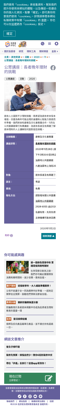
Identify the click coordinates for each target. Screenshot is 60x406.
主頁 (6, 57)
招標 (52, 401)
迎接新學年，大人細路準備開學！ (34, 285)
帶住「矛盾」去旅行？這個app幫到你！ (26, 363)
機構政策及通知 (38, 401)
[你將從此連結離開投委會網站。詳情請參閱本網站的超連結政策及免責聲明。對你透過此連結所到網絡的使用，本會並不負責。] (24, 396)
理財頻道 (43, 51)
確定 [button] (9, 34)
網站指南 (23, 401)
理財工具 (31, 51)
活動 (27, 57)
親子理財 (11, 285)
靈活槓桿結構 (20, 319)
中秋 (9, 272)
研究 (21, 51)
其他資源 (15, 57)
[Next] (57, 51)
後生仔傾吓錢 (13, 347)
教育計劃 (11, 302)
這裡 (14, 24)
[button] (42, 43)
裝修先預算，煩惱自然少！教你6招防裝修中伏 (29, 355)
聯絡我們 (10, 401)
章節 (44, 20)
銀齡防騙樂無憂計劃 (28, 302)
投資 (9, 319)
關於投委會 (9, 51)
